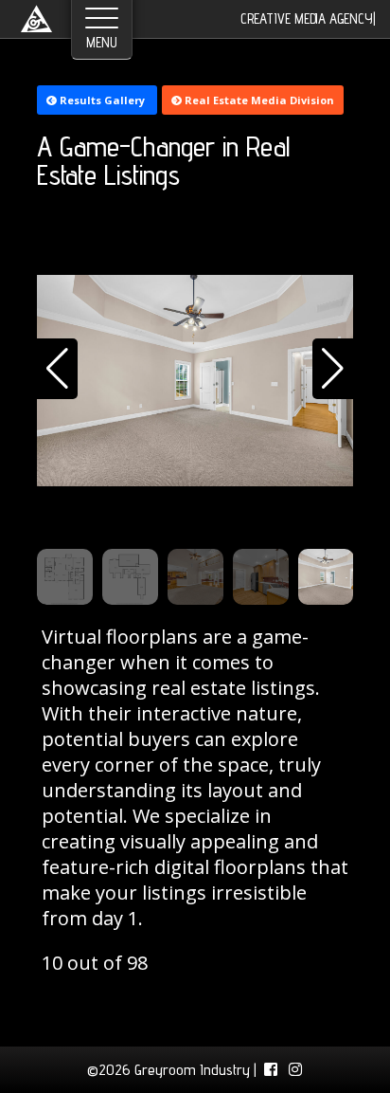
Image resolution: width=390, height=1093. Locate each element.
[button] (57, 368)
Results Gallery (102, 100)
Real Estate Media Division (258, 100)
